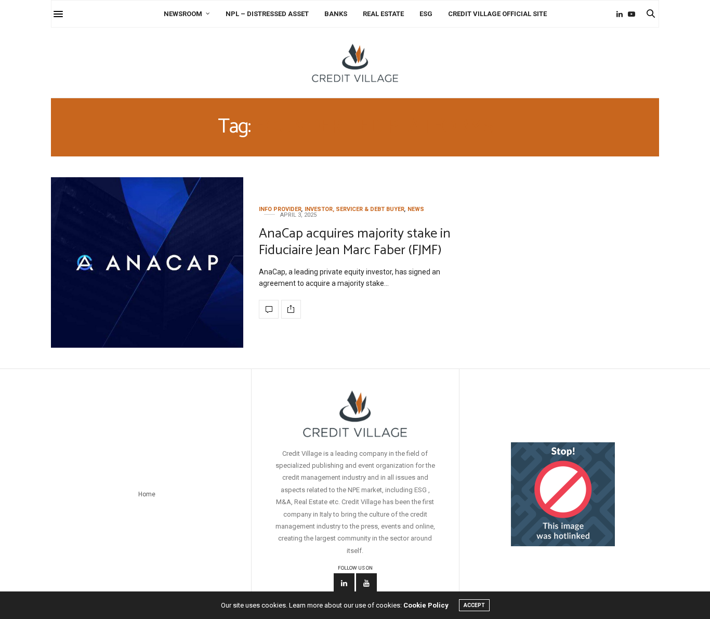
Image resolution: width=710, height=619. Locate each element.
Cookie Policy (426, 605)
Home (146, 494)
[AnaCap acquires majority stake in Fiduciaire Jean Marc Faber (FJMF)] (147, 262)
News (415, 209)
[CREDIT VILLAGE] (355, 62)
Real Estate (383, 14)
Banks (335, 14)
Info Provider (280, 209)
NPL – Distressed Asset (267, 14)
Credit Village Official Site (497, 14)
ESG (425, 14)
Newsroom (183, 14)
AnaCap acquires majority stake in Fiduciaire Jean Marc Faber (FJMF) (355, 241)
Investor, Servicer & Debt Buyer (354, 209)
